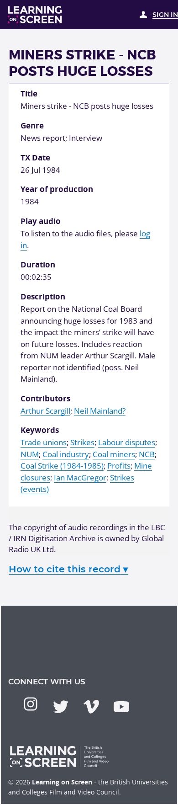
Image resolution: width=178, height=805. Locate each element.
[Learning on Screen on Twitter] (60, 706)
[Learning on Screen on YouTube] (121, 706)
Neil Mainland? (100, 410)
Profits (119, 465)
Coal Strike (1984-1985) (62, 465)
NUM (30, 454)
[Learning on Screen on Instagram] (30, 704)
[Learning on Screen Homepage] (35, 14)
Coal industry (65, 454)
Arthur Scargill (45, 410)
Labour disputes (126, 442)
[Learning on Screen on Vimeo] (91, 706)
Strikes (82, 442)
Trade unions (44, 442)
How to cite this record (68, 569)
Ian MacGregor (80, 477)
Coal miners (114, 454)
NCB (147, 454)
